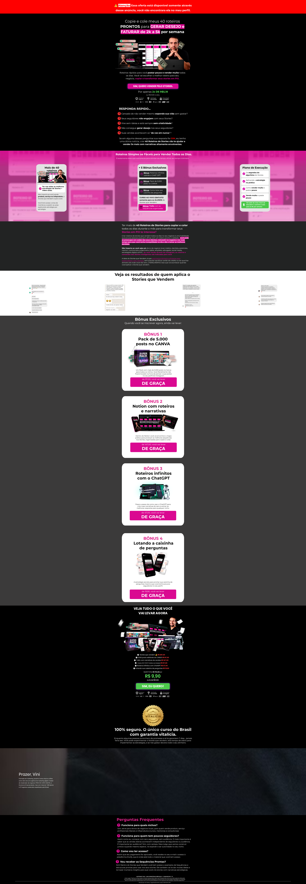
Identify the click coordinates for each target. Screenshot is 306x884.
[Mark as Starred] (40, 188)
